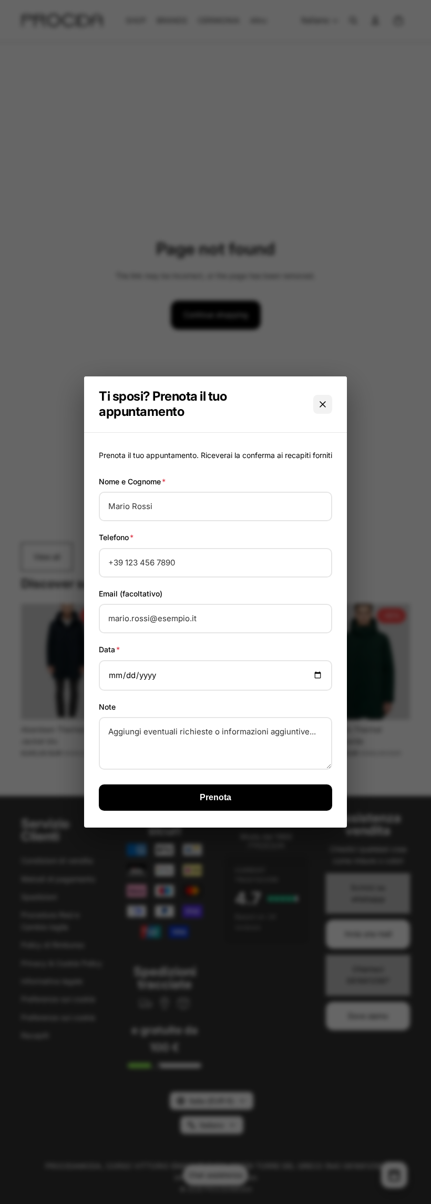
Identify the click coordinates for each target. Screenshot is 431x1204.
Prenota (215, 797)
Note (107, 706)
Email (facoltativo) (130, 593)
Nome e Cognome (132, 481)
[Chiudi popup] (322, 404)
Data (109, 649)
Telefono (116, 537)
